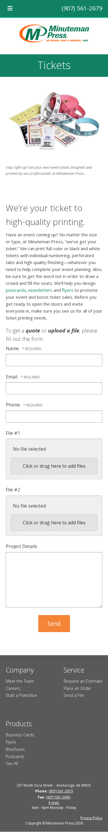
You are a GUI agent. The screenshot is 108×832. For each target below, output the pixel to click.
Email (12, 377)
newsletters (40, 290)
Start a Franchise (21, 695)
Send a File (74, 695)
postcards (16, 290)
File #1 (13, 433)
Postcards (15, 756)
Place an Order (77, 688)
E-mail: (54, 802)
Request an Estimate (83, 681)
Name (13, 348)
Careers (13, 688)
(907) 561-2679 (82, 8)
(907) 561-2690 (58, 797)
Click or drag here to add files (54, 466)
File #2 (13, 489)
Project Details (21, 546)
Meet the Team (20, 681)
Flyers (11, 742)
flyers (67, 290)
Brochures (15, 749)
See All (12, 763)
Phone (13, 405)
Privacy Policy (91, 818)
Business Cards (20, 735)
